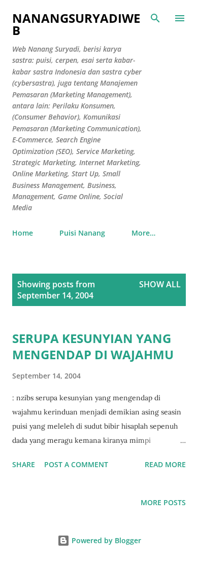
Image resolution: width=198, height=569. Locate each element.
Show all (160, 284)
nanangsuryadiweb (76, 24)
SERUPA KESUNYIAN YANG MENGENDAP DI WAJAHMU (93, 346)
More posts (163, 502)
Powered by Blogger (105, 540)
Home (22, 233)
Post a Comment (76, 464)
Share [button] (23, 464)
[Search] (155, 18)
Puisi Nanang (82, 233)
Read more (165, 464)
